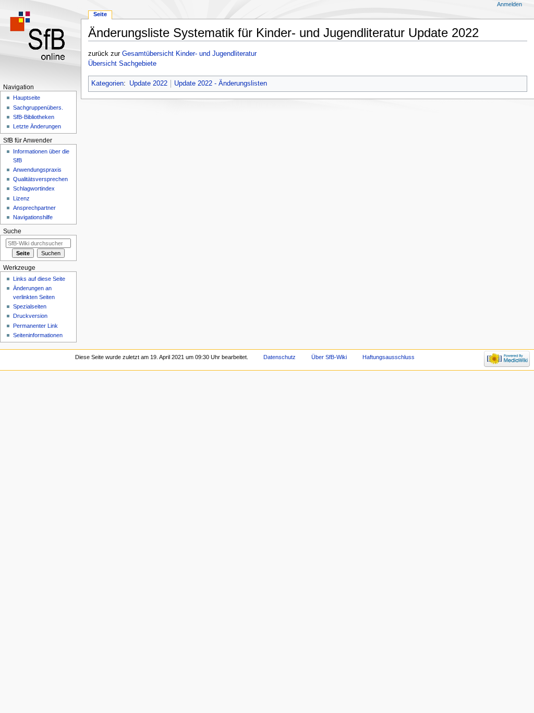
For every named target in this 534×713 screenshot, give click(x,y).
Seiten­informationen (38, 335)
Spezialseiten (29, 306)
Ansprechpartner (34, 208)
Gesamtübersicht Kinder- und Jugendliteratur (189, 53)
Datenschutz (279, 357)
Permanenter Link (35, 326)
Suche (12, 231)
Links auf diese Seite (39, 279)
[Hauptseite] (40, 40)
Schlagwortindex (34, 188)
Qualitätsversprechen (40, 179)
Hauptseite (26, 97)
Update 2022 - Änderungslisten (220, 83)
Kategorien (107, 83)
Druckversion (30, 316)
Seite (100, 14)
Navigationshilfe (33, 217)
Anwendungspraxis (37, 170)
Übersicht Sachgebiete (122, 63)
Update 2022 (148, 83)
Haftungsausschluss (388, 357)
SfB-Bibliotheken (33, 117)
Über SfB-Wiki (329, 357)
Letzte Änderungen (37, 126)
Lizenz (21, 198)
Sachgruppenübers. (38, 107)
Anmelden (509, 4)
